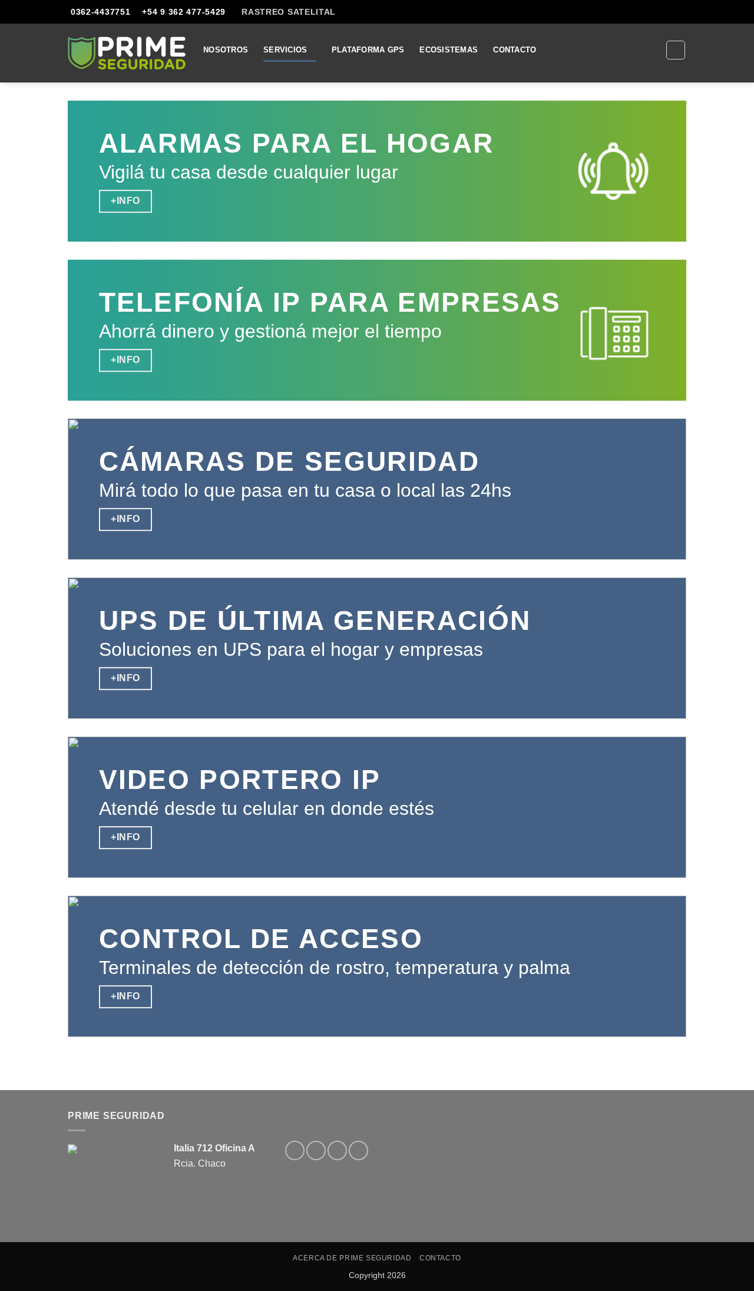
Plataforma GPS (368, 49)
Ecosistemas (448, 49)
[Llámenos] (358, 1150)
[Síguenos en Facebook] (295, 1150)
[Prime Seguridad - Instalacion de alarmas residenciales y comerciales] (127, 53)
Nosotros (225, 49)
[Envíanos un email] (692, 17)
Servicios (285, 49)
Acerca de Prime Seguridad (352, 1258)
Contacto (514, 49)
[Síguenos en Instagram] (316, 1150)
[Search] (675, 50)
